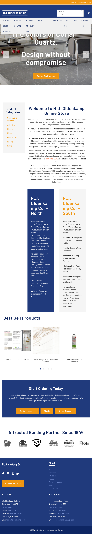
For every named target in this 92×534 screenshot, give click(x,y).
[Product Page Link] (17, 356)
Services (52, 472)
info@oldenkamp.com (16, 520)
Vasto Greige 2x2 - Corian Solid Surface (46, 360)
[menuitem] (8, 26)
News (51, 485)
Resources (53, 479)
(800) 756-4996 (63, 513)
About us (52, 469)
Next (86, 54)
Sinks (9, 133)
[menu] (46, 26)
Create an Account (84, 2)
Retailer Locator (55, 482)
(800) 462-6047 (52, 159)
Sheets (10, 129)
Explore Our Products (46, 76)
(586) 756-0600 (14, 510)
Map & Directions (8, 507)
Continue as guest (27, 411)
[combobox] (70, 11)
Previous (6, 54)
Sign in (47, 411)
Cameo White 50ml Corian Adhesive (74, 360)
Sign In (73, 2)
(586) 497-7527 (61, 510)
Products (52, 476)
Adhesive (11, 125)
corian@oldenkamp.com (64, 520)
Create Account (65, 411)
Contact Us (53, 488)
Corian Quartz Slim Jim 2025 (17, 359)
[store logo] (28, 13)
